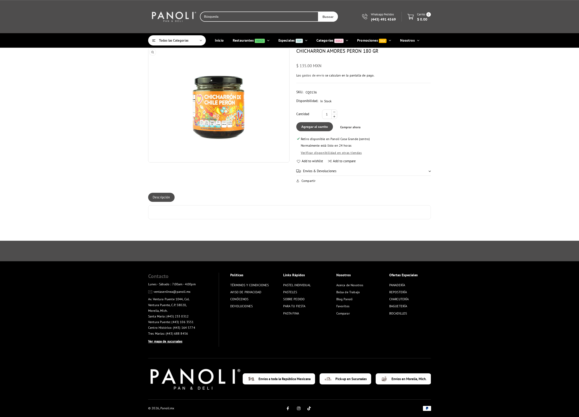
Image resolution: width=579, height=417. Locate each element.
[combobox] (259, 16)
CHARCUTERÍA (399, 299)
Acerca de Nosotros (349, 285)
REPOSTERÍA (398, 292)
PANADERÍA (397, 285)
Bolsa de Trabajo (348, 292)
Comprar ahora (350, 127)
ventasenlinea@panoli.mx (172, 292)
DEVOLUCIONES (241, 306)
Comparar (343, 313)
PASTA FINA (291, 313)
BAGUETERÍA (398, 306)
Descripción (161, 197)
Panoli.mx (167, 408)
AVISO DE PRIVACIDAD (245, 292)
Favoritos (342, 306)
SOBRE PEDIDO (294, 299)
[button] (363, 171)
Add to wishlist (312, 161)
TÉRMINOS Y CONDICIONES (249, 285)
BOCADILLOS (398, 313)
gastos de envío (313, 75)
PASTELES (290, 292)
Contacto (158, 276)
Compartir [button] (308, 181)
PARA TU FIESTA (294, 306)
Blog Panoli (344, 299)
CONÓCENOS (239, 299)
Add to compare (344, 161)
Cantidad (302, 114)
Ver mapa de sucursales (165, 341)
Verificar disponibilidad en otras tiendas (331, 153)
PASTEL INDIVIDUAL (297, 285)
